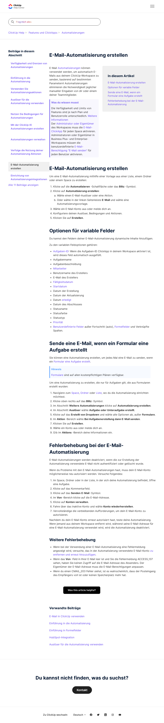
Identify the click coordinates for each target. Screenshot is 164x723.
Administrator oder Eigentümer (75, 123)
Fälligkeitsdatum (63, 282)
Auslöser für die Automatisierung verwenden (76, 644)
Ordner (84, 392)
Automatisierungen (73, 32)
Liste (99, 392)
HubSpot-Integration (61, 637)
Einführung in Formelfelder (65, 630)
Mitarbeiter (59, 268)
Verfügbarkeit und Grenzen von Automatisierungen (29, 65)
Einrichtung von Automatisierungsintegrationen (29, 177)
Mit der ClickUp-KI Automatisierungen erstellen (27, 126)
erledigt (66, 299)
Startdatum (60, 286)
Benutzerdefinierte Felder (68, 326)
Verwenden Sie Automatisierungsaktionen (26, 90)
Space (75, 392)
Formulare (57, 375)
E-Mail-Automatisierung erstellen (127, 82)
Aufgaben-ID (61, 251)
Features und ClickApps (43, 32)
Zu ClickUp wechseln (55, 714)
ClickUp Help (16, 32)
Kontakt (82, 690)
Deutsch (78, 714)
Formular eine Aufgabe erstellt (72, 361)
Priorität (58, 322)
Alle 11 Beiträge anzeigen (23, 185)
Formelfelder (122, 326)
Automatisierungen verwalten (28, 139)
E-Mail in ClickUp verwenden (66, 616)
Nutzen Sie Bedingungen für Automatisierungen (27, 116)
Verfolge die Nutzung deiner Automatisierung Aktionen (27, 152)
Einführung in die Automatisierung (69, 623)
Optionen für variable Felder (123, 87)
